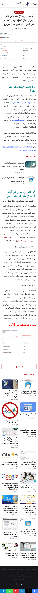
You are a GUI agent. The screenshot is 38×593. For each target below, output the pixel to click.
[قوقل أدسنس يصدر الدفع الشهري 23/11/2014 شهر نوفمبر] (28, 455)
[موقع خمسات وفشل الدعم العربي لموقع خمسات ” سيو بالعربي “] (10, 455)
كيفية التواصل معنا (22, 576)
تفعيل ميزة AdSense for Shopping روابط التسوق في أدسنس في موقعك (28, 555)
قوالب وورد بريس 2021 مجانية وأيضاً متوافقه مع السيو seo (11, 534)
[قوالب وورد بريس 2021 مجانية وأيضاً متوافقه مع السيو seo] (10, 524)
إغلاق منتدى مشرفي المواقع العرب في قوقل (28, 414)
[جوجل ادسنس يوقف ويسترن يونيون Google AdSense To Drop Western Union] (28, 499)
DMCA (16, 579)
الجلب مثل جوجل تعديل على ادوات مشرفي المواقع (28, 392)
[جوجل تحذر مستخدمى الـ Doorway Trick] (10, 546)
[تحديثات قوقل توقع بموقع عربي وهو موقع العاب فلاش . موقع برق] (28, 478)
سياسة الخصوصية (10, 576)
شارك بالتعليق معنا (19, 367)
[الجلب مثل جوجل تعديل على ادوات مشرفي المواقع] (28, 384)
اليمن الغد (22, 579)
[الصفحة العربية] (22, 3)
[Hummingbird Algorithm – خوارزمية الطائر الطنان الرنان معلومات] (10, 384)
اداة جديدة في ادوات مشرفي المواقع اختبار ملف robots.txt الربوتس (28, 531)
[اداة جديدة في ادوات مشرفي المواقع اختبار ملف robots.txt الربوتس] (28, 522)
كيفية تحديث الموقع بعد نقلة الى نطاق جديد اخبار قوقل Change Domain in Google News (10, 486)
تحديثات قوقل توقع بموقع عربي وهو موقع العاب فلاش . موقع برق (28, 487)
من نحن (30, 576)
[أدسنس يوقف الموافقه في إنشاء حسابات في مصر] (10, 410)
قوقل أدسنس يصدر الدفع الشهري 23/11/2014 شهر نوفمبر (28, 464)
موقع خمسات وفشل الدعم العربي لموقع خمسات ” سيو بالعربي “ (10, 464)
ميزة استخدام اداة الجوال (22, 103)
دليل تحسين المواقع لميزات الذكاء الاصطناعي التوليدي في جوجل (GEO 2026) (13, 166)
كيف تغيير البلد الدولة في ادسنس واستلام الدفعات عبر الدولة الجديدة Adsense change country (10, 509)
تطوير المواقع (19, 12)
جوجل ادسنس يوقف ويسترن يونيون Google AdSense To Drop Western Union (29, 509)
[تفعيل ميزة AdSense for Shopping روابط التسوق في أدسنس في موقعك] (28, 546)
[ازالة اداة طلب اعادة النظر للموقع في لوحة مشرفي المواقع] (30, 179)
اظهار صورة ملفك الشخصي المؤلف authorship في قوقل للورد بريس (28, 432)
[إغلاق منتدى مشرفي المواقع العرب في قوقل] (28, 407)
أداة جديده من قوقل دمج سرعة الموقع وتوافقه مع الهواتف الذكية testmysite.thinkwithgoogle (10, 441)
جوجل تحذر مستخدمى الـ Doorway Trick (11, 554)
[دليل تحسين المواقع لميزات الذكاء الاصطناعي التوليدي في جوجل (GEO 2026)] (30, 164)
